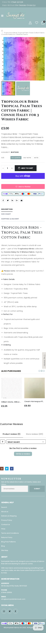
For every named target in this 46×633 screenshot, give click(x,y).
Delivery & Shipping (9, 516)
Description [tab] (7, 209)
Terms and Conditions (10, 533)
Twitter (8, 200)
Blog (3, 546)
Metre (36, 158)
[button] (23, 186)
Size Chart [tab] (6, 214)
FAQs (3, 529)
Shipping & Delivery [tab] (10, 219)
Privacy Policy (6, 520)
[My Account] (30, 22)
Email (21, 200)
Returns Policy (6, 537)
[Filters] (2, 441)
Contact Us (5, 524)
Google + (17, 200)
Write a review (23, 453)
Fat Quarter (16, 158)
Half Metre (27, 158)
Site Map (4, 550)
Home (2, 30)
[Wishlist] (37, 22)
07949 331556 (6, 592)
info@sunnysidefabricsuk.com (13, 599)
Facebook (3, 200)
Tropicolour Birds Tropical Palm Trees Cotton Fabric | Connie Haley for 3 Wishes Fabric (21, 110)
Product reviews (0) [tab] (11, 434)
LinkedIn (12, 200)
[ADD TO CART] (18, 382)
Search (4, 507)
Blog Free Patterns (8, 542)
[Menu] (2, 15)
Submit (37, 488)
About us (4, 511)
